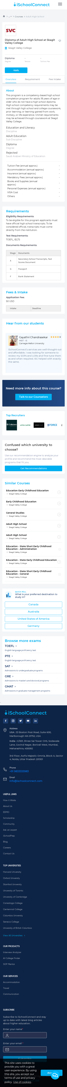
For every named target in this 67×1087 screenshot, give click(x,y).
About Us (7, 806)
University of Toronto (13, 891)
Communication (11, 994)
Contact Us (8, 854)
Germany (33, 626)
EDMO (6, 812)
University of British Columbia (17, 928)
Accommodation (11, 982)
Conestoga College (12, 903)
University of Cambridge (15, 897)
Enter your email (13, 1043)
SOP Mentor (9, 964)
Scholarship (9, 818)
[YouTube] (28, 720)
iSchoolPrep (9, 836)
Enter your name (13, 1029)
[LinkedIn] (35, 720)
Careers (7, 848)
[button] (55, 1075)
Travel (6, 988)
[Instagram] (13, 720)
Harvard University (12, 872)
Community (8, 824)
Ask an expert (10, 830)
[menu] (60, 4)
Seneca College (11, 922)
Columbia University (13, 916)
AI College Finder (11, 958)
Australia (33, 611)
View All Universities (13, 935)
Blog (5, 842)
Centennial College (12, 909)
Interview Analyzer (12, 952)
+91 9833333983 (19, 771)
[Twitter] (20, 720)
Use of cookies (22, 1082)
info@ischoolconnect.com (26, 780)
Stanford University (12, 884)
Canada (33, 604)
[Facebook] (5, 720)
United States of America (34, 618)
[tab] (10, 79)
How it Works (9, 800)
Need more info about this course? (33, 388)
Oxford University (11, 878)
